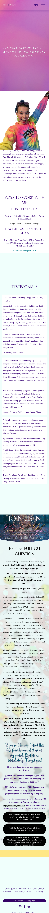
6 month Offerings (32, 224)
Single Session (15, 224)
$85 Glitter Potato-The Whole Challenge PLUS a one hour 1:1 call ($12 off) (24, 829)
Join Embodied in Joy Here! (24, 900)
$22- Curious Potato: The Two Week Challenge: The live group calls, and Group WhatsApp (24, 817)
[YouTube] (28, 906)
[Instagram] (20, 906)
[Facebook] (24, 906)
